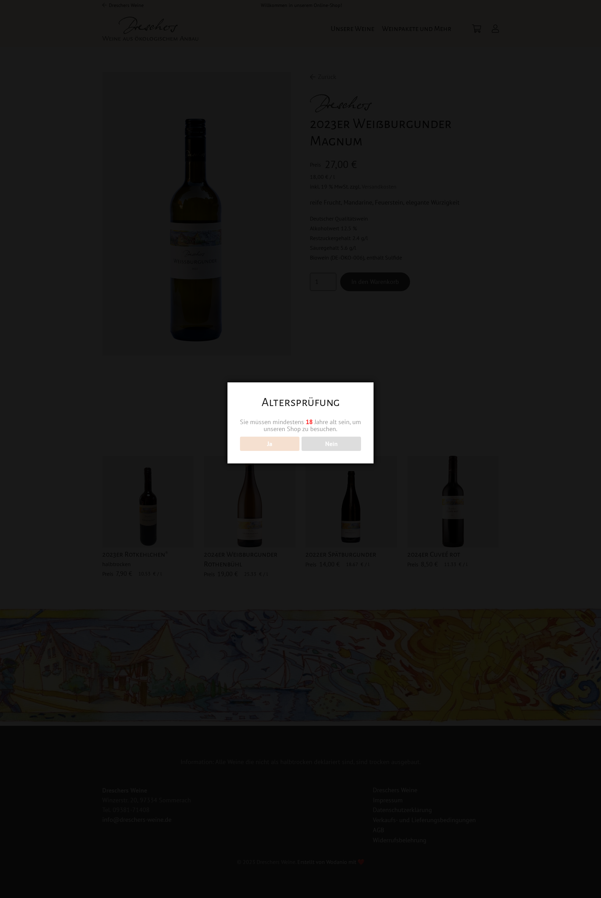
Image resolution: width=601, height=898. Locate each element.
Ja (269, 444)
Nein (331, 444)
